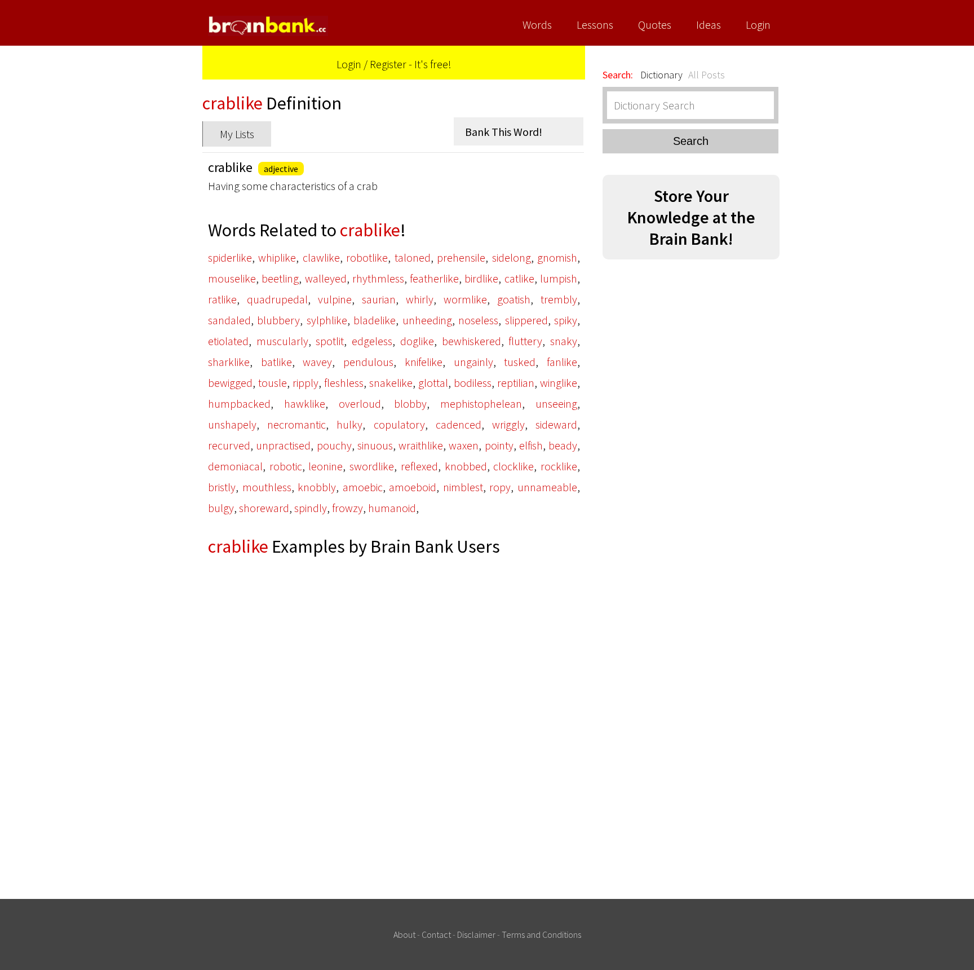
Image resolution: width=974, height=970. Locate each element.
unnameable (547, 487)
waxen (464, 445)
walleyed (326, 278)
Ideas (708, 24)
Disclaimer (476, 934)
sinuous (375, 445)
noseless (478, 320)
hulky (349, 424)
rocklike (559, 466)
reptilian (515, 383)
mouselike (232, 278)
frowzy (347, 508)
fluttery (525, 341)
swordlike (371, 466)
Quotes (654, 24)
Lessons (595, 24)
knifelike (423, 362)
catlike (519, 278)
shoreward (264, 508)
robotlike (367, 257)
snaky (563, 341)
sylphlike (327, 320)
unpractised (283, 445)
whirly (419, 299)
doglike (417, 341)
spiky (565, 320)
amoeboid (412, 487)
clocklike (513, 466)
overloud (360, 403)
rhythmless (378, 278)
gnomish (557, 257)
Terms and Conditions (541, 934)
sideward (556, 424)
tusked (519, 362)
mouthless (266, 487)
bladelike (374, 320)
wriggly (508, 424)
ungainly (473, 362)
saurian (379, 299)
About (404, 934)
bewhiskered (471, 341)
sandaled (229, 320)
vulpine (335, 299)
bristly (222, 487)
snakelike (391, 383)
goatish (513, 299)
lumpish (558, 278)
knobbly (317, 487)
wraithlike (421, 445)
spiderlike (230, 257)
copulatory (399, 424)
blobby (410, 403)
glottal (433, 383)
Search (691, 141)
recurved (229, 445)
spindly (310, 508)
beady (562, 445)
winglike (558, 383)
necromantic (296, 424)
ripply (305, 383)
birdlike (481, 278)
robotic (285, 466)
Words (537, 24)
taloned (413, 257)
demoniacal (235, 466)
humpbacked (239, 403)
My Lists (237, 134)
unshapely (232, 424)
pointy (499, 445)
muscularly (282, 341)
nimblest (463, 487)
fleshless (344, 383)
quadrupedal (277, 299)
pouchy (334, 445)
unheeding (427, 320)
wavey (317, 362)
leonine (325, 466)
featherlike (434, 278)
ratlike (222, 299)
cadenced (458, 424)
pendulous (368, 362)
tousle (272, 383)
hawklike (304, 403)
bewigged (230, 383)
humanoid (392, 508)
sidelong (511, 257)
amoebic (363, 487)
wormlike (465, 299)
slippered (526, 320)
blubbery (278, 320)
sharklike (229, 362)
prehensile (461, 257)
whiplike (277, 257)
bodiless (473, 383)
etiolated (228, 341)
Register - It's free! (410, 64)
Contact (436, 934)
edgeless (372, 341)
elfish (531, 445)
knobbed (466, 466)
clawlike (321, 257)
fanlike (562, 362)
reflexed (419, 466)
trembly (559, 299)
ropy (500, 487)
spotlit (330, 341)
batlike (276, 362)
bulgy (221, 508)
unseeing (556, 403)
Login (758, 24)
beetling (280, 278)
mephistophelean (481, 403)
